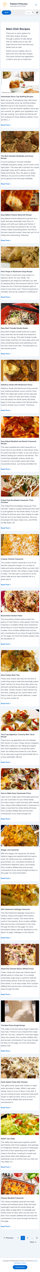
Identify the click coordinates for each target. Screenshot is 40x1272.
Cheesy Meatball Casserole (12, 1198)
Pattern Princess (19, 3)
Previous (8, 1238)
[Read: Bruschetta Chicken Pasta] (20, 601)
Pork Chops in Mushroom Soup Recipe (16, 271)
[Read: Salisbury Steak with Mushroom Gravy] (20, 370)
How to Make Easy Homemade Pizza (16, 793)
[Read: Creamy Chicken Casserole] (20, 544)
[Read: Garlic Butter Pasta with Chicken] (20, 1068)
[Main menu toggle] (36, 5)
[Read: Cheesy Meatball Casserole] (20, 1184)
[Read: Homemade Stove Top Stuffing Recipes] (20, 82)
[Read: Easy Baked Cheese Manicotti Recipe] (20, 200)
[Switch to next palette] (37, 12)
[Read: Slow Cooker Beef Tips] (20, 661)
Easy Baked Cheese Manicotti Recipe (16, 215)
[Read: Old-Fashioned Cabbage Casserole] (20, 895)
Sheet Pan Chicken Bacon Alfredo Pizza (17, 969)
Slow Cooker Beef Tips (10, 675)
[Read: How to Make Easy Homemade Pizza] (20, 779)
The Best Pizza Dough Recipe (13, 1025)
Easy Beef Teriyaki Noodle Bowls (14, 328)
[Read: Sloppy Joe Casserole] (20, 835)
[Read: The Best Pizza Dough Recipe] (20, 1011)
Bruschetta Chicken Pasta (11, 616)
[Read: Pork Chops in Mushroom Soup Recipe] (20, 257)
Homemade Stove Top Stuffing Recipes (17, 97)
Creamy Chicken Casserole (12, 559)
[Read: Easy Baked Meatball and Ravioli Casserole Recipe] (20, 427)
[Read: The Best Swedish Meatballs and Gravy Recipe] (20, 142)
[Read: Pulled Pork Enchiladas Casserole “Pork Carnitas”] (20, 486)
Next (33, 1242)
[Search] (33, 12)
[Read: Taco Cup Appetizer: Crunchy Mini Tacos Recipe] (20, 720)
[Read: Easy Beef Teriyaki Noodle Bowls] (20, 314)
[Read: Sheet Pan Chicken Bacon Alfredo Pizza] (20, 954)
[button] (6, 12)
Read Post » (6, 125)
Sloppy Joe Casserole (10, 850)
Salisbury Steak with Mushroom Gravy (16, 385)
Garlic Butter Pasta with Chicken (14, 1082)
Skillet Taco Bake (8, 1139)
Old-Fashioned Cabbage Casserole (15, 909)
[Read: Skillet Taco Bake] (20, 1124)
